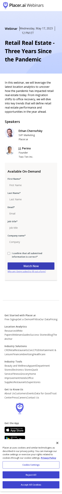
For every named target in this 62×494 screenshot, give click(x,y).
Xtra (37, 319)
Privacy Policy (48, 457)
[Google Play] (14, 439)
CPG (35, 350)
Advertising (27, 354)
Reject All (31, 474)
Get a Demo (24, 319)
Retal (12, 350)
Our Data (45, 319)
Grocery (24, 373)
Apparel (32, 365)
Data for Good (42, 393)
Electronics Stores (22, 369)
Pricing (53, 319)
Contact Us (33, 397)
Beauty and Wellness (16, 365)
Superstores (33, 382)
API (33, 319)
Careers (22, 397)
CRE (6, 350)
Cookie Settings (31, 464)
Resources (10, 330)
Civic (30, 350)
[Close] (57, 443)
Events (30, 393)
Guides (26, 334)
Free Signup (11, 319)
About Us (9, 393)
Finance (17, 354)
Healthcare (39, 354)
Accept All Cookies (31, 484)
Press (15, 397)
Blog (50, 334)
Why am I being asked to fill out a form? (27, 271)
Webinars (17, 334)
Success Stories (39, 334)
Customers (21, 393)
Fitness (16, 373)
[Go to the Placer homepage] (19, 408)
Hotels (23, 378)
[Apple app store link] (14, 430)
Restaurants (21, 350)
